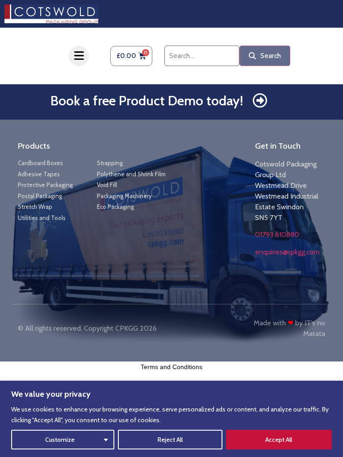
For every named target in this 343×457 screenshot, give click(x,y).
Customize (60, 440)
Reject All (170, 440)
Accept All (278, 440)
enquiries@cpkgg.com (287, 252)
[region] (171, 419)
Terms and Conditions (171, 366)
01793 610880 (277, 234)
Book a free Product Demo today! (146, 100)
